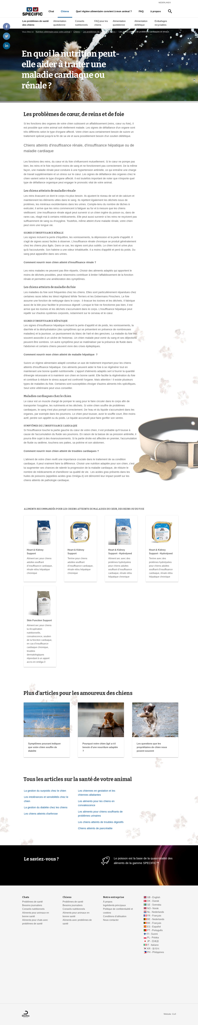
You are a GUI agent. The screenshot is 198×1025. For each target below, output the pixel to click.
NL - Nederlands (155, 912)
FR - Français (154, 915)
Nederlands (165, 2)
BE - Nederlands (155, 919)
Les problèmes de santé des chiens (35, 23)
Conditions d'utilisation (114, 916)
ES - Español (154, 926)
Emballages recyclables (161, 23)
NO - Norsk (153, 908)
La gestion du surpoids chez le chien (45, 790)
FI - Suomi (152, 934)
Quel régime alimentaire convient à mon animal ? (104, 11)
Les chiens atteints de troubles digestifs (100, 822)
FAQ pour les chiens (101, 23)
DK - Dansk (153, 901)
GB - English (153, 897)
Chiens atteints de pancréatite (95, 828)
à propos (155, 11)
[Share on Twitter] (6, 36)
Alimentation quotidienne (59, 23)
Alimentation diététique (141, 23)
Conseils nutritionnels (81, 23)
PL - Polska (153, 937)
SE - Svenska (154, 904)
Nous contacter (111, 920)
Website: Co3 (170, 1014)
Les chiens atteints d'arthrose (41, 813)
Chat (51, 11)
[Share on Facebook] (6, 26)
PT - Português (155, 930)
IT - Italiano (153, 945)
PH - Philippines (155, 952)
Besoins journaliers (32, 905)
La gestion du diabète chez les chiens (45, 807)
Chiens (65, 11)
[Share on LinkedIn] (6, 45)
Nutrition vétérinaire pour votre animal (53, 32)
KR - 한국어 (153, 948)
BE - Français (154, 923)
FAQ (141, 11)
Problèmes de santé (32, 901)
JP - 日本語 (153, 941)
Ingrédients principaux (114, 905)
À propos (107, 901)
